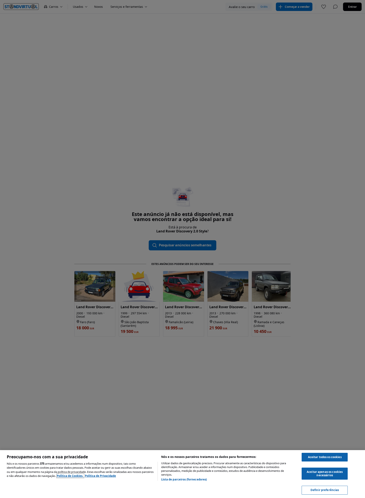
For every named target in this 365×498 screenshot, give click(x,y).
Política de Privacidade (100, 476)
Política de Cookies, (70, 476)
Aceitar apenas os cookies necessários (325, 473)
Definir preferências (325, 490)
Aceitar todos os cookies (325, 457)
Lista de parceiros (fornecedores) (184, 479)
